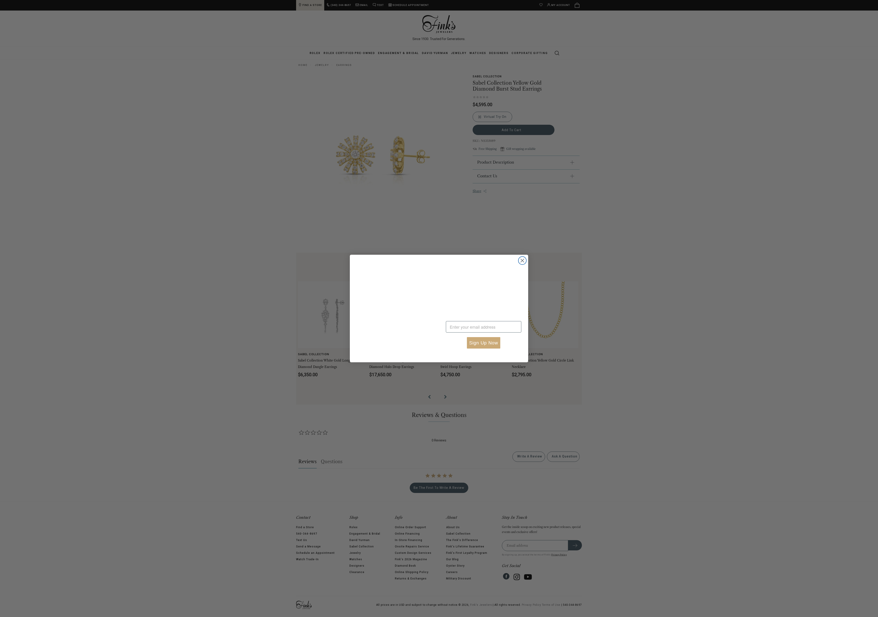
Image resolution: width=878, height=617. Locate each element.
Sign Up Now (483, 342)
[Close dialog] (522, 253)
